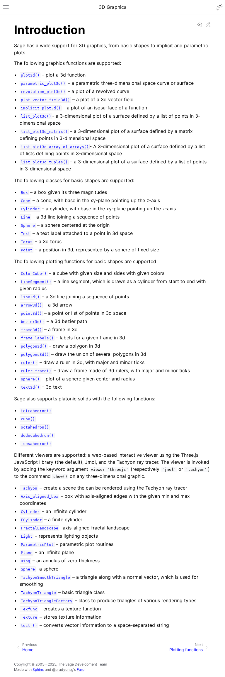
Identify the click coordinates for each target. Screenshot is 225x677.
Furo (80, 669)
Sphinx (38, 669)
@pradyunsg (62, 669)
